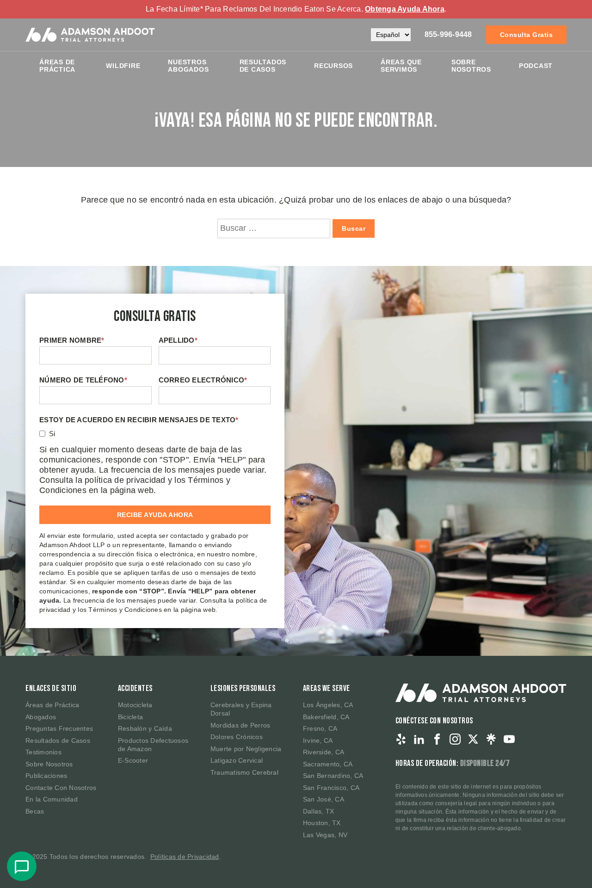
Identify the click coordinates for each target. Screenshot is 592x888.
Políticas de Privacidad (184, 856)
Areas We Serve (326, 688)
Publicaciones (46, 775)
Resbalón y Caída (145, 728)
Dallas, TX (318, 811)
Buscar (353, 228)
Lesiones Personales (243, 688)
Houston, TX (322, 822)
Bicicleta (130, 717)
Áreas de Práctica (57, 65)
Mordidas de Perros (240, 725)
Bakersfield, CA (326, 717)
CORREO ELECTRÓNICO (203, 380)
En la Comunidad (51, 799)
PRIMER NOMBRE (72, 340)
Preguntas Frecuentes (59, 728)
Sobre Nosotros (471, 65)
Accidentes (135, 688)
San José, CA (323, 799)
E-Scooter (133, 760)
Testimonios (43, 752)
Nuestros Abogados (188, 65)
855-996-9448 (448, 34)
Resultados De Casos (263, 65)
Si (52, 434)
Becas (34, 811)
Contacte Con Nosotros (60, 787)
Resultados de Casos (57, 740)
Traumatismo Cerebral (244, 772)
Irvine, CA (318, 740)
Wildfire (123, 65)
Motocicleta (135, 705)
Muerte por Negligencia (246, 748)
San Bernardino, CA (333, 775)
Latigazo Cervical (236, 760)
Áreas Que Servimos (401, 65)
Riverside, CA (323, 752)
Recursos (333, 65)
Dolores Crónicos (236, 736)
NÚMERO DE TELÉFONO (83, 380)
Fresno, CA (320, 728)
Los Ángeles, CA (328, 705)
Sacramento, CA (328, 764)
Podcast (536, 65)
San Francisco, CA (331, 787)
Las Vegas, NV (325, 835)
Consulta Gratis (526, 34)
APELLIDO (178, 340)
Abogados (40, 717)
